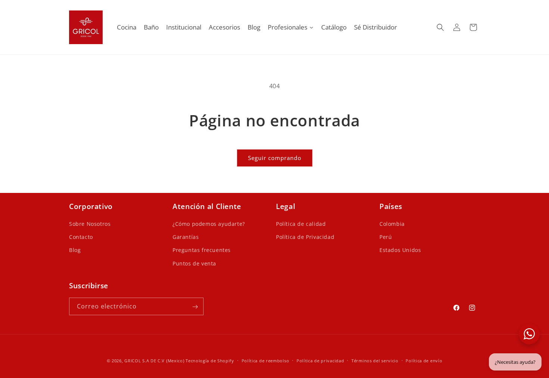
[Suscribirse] (195, 307)
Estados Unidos (400, 250)
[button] (440, 27)
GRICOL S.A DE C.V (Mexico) (154, 360)
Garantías (186, 237)
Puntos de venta (194, 263)
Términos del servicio (374, 360)
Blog (75, 250)
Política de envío (424, 360)
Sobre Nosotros (90, 224)
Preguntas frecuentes (202, 250)
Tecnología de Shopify (210, 360)
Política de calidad (301, 224)
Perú (385, 237)
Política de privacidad (320, 360)
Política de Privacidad (305, 237)
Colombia (392, 224)
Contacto (81, 237)
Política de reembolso (265, 360)
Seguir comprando (274, 158)
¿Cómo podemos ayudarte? (209, 224)
